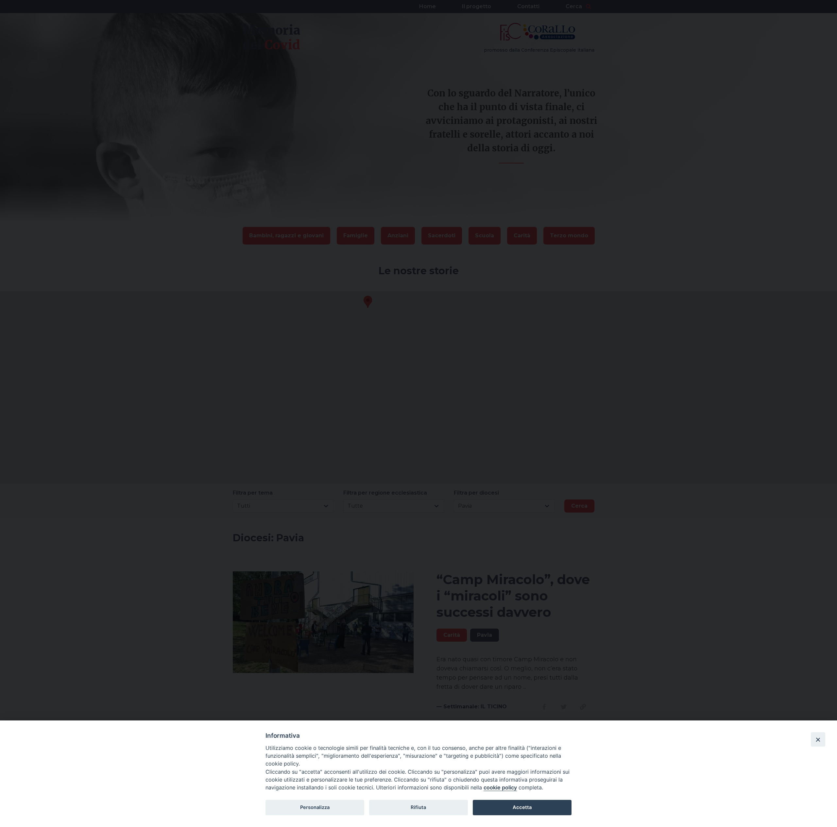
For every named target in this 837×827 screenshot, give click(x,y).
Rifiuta (418, 807)
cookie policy (500, 787)
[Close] (818, 739)
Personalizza (315, 807)
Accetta (522, 807)
